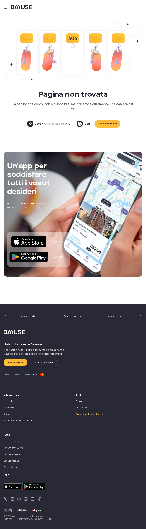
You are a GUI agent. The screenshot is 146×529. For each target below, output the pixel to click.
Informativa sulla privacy (31, 518)
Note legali (9, 518)
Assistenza (81, 407)
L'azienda (8, 401)
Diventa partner (15, 362)
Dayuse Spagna (11, 460)
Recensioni (9, 407)
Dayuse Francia (11, 441)
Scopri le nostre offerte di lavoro (18, 420)
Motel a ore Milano (29, 316)
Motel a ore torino (116, 316)
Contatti (80, 401)
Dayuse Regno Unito (13, 447)
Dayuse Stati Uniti (12, 454)
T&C (51, 518)
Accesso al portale (43, 362)
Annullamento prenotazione (89, 414)
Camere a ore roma (73, 316)
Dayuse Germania (12, 467)
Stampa (7, 414)
